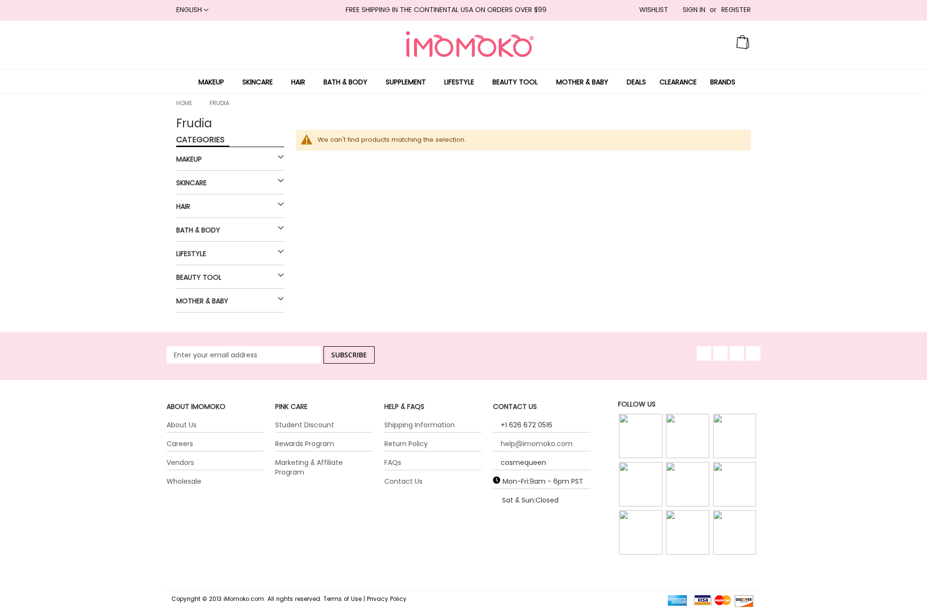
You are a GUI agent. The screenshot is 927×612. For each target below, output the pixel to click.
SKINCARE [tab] (191, 183)
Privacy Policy (387, 599)
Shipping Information (419, 425)
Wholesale (184, 481)
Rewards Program (304, 444)
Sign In (694, 9)
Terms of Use (342, 599)
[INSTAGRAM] (641, 436)
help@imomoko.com (537, 444)
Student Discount (304, 425)
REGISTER (736, 9)
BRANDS (722, 81)
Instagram (642, 448)
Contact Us (403, 481)
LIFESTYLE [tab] (191, 253)
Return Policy (406, 444)
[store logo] (470, 44)
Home (184, 103)
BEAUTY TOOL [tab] (199, 277)
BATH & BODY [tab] (198, 230)
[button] (192, 10)
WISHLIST (653, 9)
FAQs (392, 462)
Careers (180, 444)
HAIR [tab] (183, 206)
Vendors (180, 462)
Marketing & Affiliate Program (309, 467)
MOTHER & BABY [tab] (202, 301)
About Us (182, 425)
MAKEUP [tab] (189, 159)
